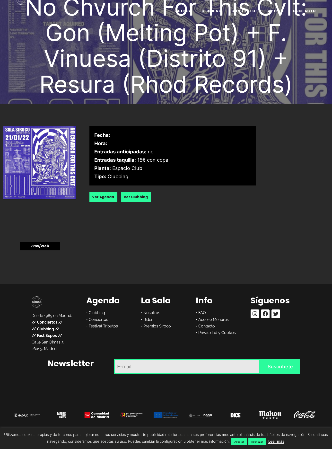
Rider (148, 319)
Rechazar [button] (257, 441)
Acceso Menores (213, 319)
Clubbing (211, 11)
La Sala (156, 300)
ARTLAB (275, 11)
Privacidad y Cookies (217, 332)
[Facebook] (265, 313)
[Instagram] (255, 313)
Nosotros (151, 312)
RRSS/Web (39, 246)
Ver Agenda (103, 196)
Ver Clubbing (136, 196)
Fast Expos (47, 335)
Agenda (183, 11)
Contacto (304, 11)
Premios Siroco (157, 326)
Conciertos (244, 11)
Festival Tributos (103, 326)
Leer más (276, 441)
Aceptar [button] (239, 441)
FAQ (202, 312)
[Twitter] (275, 313)
